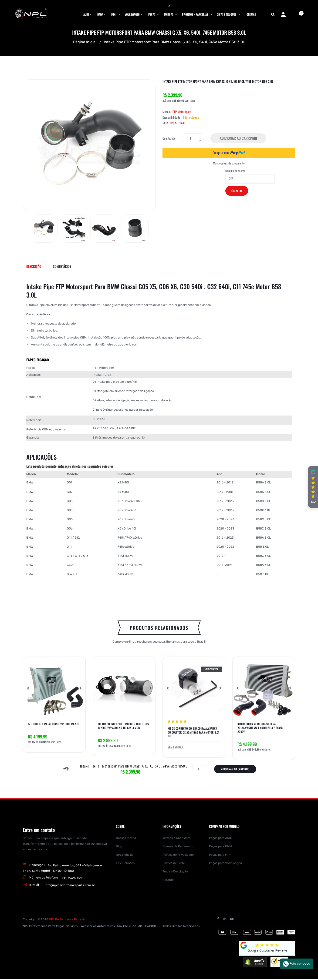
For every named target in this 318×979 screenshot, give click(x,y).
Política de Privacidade (178, 854)
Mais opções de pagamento (229, 163)
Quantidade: (169, 138)
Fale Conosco (125, 863)
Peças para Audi (220, 838)
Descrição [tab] (33, 266)
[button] (28, 688)
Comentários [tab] (62, 266)
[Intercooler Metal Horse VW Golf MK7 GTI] (54, 688)
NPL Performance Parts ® (67, 919)
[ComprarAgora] (228, 153)
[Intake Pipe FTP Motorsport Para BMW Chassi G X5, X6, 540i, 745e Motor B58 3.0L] (66, 769)
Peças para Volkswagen (225, 863)
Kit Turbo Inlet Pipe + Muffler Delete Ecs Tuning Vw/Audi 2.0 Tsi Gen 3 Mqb (123, 726)
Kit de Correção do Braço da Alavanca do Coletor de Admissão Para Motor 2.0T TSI (194, 732)
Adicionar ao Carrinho (238, 138)
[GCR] (244, 945)
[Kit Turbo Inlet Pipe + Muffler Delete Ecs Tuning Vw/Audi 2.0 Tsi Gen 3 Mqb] (124, 688)
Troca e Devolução (175, 871)
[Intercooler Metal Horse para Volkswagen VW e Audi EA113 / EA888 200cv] (264, 688)
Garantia (168, 880)
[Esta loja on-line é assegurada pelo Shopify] (255, 962)
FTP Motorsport (182, 111)
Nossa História (126, 838)
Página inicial (84, 42)
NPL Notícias (124, 854)
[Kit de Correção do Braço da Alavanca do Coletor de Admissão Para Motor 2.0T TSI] (194, 688)
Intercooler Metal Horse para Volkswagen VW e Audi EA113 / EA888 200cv (260, 727)
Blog (119, 846)
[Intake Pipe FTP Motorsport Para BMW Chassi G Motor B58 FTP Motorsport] (44, 228)
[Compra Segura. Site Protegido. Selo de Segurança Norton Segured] (279, 962)
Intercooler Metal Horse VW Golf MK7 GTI (54, 724)
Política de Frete (173, 863)
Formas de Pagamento (178, 846)
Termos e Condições (176, 838)
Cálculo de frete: (235, 171)
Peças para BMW (220, 846)
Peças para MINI (220, 854)
